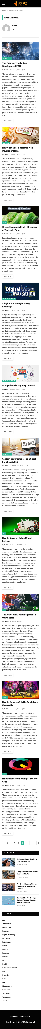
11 (31, 843)
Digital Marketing (9, 299)
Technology (7, 58)
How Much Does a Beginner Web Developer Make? (17, 149)
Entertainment (7, 942)
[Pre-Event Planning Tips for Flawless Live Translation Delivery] (8, 887)
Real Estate (6, 990)
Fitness (5, 957)
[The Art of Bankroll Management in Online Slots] (20, 602)
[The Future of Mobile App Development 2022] (20, 51)
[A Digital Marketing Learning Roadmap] (20, 291)
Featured (5, 953)
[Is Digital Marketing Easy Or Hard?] (20, 373)
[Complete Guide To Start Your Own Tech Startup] (8, 874)
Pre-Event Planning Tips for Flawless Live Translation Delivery (27, 886)
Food (4, 960)
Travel (4, 1001)
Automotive (6, 924)
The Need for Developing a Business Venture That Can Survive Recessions (26, 900)
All (4, 533)
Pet (3, 982)
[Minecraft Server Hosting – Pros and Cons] (20, 766)
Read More (8, 121)
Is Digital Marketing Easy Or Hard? (18, 385)
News (4, 222)
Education (6, 938)
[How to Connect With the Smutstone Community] (20, 690)
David (14, 25)
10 (26, 843)
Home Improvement (9, 968)
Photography (7, 986)
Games (5, 697)
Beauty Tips (6, 927)
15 (38, 843)
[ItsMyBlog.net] (20, 3)
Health (4, 964)
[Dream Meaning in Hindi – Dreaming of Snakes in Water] (20, 215)
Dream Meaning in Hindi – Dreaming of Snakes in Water (19, 229)
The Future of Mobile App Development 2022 (14, 65)
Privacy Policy (25, 1016)
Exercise (5, 946)
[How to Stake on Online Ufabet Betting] (20, 526)
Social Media (6, 993)
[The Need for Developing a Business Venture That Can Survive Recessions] (8, 900)
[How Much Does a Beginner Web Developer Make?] (20, 135)
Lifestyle (5, 975)
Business (6, 143)
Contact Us (14, 1016)
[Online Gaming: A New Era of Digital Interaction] (8, 862)
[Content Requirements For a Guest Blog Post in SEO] (20, 447)
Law (3, 971)
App (3, 920)
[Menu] (3, 3)
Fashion (5, 949)
